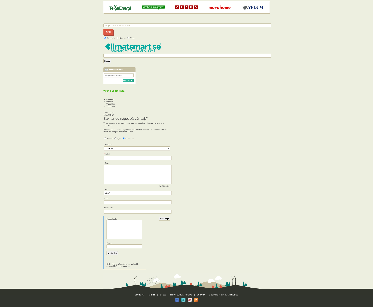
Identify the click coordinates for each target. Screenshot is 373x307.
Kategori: (108, 145)
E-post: (110, 243)
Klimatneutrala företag (181, 295)
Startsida (139, 295)
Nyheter (123, 38)
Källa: (106, 198)
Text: (106, 163)
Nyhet (119, 139)
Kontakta (201, 295)
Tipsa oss (110, 106)
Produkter (111, 38)
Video (132, 38)
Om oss (163, 295)
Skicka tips (164, 218)
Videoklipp (110, 104)
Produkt (110, 139)
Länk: (106, 189)
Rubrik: (107, 154)
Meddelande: (112, 219)
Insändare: (108, 208)
